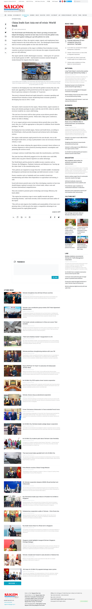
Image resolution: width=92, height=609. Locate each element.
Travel (79, 15)
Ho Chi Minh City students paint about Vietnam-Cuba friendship (41, 438)
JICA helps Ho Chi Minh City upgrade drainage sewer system (39, 569)
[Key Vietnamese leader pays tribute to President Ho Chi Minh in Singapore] (12, 501)
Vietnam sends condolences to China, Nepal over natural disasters (76, 63)
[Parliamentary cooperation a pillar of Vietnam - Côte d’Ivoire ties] (12, 516)
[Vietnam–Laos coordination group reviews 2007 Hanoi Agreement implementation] (12, 312)
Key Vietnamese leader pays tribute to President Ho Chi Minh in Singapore (40, 497)
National (10, 15)
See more (12, 583)
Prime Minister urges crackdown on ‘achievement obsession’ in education (74, 186)
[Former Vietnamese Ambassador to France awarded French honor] (12, 414)
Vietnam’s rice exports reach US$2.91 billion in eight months (76, 138)
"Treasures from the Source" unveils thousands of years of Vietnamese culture (82, 230)
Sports (48, 15)
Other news (9, 290)
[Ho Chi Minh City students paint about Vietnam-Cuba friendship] (12, 443)
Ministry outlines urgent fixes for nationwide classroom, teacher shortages (76, 177)
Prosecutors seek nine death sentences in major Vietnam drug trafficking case (75, 282)
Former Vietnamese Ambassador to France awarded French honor (41, 409)
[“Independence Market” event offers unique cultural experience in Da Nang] (70, 222)
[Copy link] (5, 44)
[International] (5, 52)
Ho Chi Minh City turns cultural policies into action (70, 246)
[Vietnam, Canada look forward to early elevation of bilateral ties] (12, 560)
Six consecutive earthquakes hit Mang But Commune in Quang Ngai (75, 90)
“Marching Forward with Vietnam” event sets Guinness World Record (76, 100)
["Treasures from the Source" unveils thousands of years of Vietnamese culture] (82, 222)
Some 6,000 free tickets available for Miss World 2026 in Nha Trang (82, 247)
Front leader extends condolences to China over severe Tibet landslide (40, 323)
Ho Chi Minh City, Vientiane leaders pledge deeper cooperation (40, 424)
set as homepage (84, 601)
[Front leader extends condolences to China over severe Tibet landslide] (12, 327)
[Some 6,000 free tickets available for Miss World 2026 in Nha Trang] (82, 239)
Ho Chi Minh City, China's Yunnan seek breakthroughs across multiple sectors (76, 58)
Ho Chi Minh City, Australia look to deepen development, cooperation (77, 48)
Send (56, 277)
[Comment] (5, 48)
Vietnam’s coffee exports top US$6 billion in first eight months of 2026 (76, 147)
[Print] (5, 40)
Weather (85, 15)
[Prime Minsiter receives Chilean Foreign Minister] (12, 472)
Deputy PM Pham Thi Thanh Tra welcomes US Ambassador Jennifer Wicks (39, 366)
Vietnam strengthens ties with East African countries (38, 293)
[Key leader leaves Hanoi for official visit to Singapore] (12, 530)
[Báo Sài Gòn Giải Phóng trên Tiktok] (65, 1)
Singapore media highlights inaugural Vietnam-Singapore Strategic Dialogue (39, 541)
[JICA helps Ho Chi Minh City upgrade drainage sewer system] (12, 574)
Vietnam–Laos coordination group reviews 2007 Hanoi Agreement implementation (41, 308)
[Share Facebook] (5, 28)
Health (37, 15)
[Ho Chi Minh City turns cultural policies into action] (70, 239)
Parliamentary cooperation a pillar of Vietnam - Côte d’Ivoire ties (41, 511)
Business (32, 15)
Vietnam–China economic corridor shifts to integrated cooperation (77, 53)
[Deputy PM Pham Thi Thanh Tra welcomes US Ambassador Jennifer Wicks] (12, 371)
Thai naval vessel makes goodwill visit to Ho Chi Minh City (39, 453)
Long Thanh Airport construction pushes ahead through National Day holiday (76, 72)
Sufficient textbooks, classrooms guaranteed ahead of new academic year (75, 181)
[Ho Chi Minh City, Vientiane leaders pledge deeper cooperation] (12, 429)
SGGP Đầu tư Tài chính (40, 1)
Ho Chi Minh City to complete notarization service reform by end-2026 (75, 272)
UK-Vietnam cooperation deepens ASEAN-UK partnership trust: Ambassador (40, 483)
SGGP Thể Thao (29, 1)
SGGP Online (21, 1)
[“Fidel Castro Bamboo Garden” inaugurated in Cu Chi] (12, 341)
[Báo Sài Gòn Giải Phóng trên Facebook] (60, 1)
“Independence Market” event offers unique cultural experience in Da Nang (70, 230)
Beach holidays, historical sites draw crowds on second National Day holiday (76, 95)
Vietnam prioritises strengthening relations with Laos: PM (39, 351)
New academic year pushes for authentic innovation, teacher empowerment (73, 162)
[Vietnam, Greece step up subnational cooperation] (12, 400)
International (25, 15)
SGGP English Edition (14, 8)
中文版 (48, 1)
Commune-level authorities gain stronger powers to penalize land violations (75, 277)
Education (42, 15)
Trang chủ (5, 15)
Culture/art (54, 15)
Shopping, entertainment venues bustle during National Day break (75, 143)
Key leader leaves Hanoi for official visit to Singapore (38, 525)
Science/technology (66, 15)
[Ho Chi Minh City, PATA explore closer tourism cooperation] (12, 385)
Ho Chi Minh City (17, 15)
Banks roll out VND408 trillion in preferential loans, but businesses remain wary (74, 123)
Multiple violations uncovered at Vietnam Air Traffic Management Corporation (74, 257)
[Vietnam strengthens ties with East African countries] (12, 298)
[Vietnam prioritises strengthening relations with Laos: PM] (12, 356)
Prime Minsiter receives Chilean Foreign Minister (36, 467)
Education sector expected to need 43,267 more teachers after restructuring (76, 191)
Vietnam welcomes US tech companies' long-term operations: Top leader (75, 42)
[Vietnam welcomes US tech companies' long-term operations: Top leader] (76, 32)
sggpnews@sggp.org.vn (9, 604)
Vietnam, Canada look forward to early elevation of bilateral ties (41, 555)
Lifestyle (75, 15)
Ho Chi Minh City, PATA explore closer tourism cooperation (39, 380)
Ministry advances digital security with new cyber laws (76, 287)
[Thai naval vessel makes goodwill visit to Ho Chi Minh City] (12, 458)
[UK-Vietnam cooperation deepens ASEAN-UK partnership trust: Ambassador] (12, 487)
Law (59, 15)
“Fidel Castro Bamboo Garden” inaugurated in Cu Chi (38, 337)
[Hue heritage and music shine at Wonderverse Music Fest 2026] (76, 204)
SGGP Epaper (55, 1)
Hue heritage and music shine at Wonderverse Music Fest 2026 (74, 213)
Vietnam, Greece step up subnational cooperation (37, 395)
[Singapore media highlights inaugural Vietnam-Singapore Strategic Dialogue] (12, 545)
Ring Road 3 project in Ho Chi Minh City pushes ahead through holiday (74, 85)
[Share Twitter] (5, 32)
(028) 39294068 (8, 602)
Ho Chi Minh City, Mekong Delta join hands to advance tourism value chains (76, 152)
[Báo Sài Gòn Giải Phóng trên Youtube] (62, 1)
